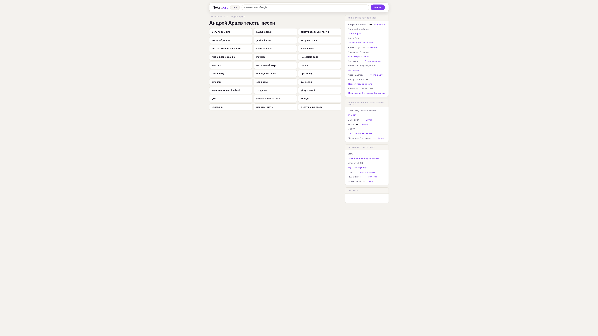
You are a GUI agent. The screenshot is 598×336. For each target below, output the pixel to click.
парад (304, 65)
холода (305, 98)
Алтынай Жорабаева (358, 29)
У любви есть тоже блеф (361, 42)
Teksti (220, 7)
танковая (306, 82)
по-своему (218, 73)
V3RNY (351, 129)
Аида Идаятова (355, 75)
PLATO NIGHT (354, 176)
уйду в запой (308, 90)
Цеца (350, 172)
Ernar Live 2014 (355, 163)
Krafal (351, 124)
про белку (306, 73)
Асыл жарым (354, 33)
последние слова (266, 73)
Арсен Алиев (354, 38)
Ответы (381, 138)
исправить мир (309, 40)
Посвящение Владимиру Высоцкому (366, 93)
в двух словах (264, 31)
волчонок (372, 47)
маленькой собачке (223, 57)
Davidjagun (353, 120)
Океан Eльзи (354, 181)
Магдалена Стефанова (359, 138)
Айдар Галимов (356, 79)
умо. (214, 98)
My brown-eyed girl (357, 167)
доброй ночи (263, 40)
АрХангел (353, 61)
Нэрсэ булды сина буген (360, 84)
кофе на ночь (264, 48)
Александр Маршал (358, 88)
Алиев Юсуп (354, 47)
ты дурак (261, 90)
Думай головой (373, 61)
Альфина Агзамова (357, 24)
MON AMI (372, 176)
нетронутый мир (266, 65)
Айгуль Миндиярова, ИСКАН (362, 65)
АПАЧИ (364, 124)
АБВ (235, 7)
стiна (370, 181)
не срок (216, 65)
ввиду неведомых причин (315, 31)
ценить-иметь (264, 107)
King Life (352, 115)
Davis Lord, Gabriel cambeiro (362, 110)
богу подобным (221, 31)
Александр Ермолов (358, 52)
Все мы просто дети (358, 56)
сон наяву (262, 82)
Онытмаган (379, 24)
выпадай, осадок (222, 40)
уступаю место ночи (268, 98)
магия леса (307, 48)
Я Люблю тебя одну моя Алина (364, 158)
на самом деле (309, 57)
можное (261, 57)
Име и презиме (367, 172)
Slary (350, 153)
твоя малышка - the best (226, 90)
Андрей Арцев (238, 16)
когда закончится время (226, 48)
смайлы (216, 82)
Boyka (369, 120)
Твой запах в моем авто (360, 133)
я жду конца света (312, 107)
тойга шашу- (376, 75)
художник (217, 107)
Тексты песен (216, 16)
